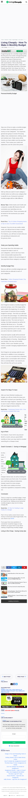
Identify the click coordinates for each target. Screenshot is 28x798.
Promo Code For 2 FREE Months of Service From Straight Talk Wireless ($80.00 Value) (13, 691)
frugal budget (14, 39)
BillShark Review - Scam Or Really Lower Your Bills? (17, 596)
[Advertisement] (14, 21)
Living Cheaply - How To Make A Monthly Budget (14, 43)
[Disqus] (14, 620)
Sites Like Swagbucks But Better (15, 772)
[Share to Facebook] (8, 567)
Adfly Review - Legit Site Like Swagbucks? (15, 779)
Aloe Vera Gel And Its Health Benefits (16, 586)
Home (2, 39)
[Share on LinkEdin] (19, 567)
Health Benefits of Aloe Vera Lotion (16, 573)
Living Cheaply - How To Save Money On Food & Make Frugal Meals (17, 592)
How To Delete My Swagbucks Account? (15, 761)
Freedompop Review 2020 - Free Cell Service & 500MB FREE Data (16, 578)
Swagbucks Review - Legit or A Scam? (15, 770)
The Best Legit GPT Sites (15, 774)
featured (6, 39)
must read (20, 39)
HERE (12, 518)
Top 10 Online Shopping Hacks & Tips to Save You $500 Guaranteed (17, 583)
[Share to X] (14, 567)
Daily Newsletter (14, 746)
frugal (10, 39)
